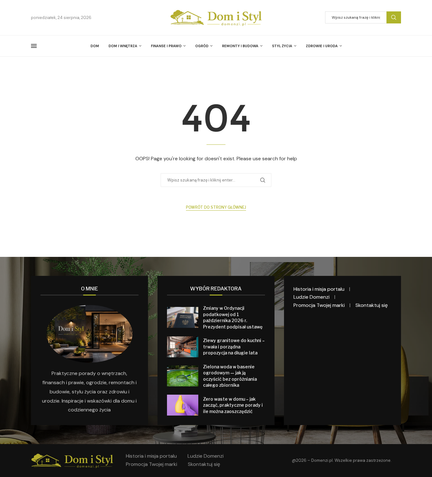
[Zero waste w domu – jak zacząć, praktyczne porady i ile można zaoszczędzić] (182, 405)
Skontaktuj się (371, 305)
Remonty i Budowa (240, 46)
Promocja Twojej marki (319, 305)
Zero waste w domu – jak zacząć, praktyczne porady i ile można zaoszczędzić (233, 405)
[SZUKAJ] (393, 17)
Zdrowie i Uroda (322, 46)
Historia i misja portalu (318, 289)
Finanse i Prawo (166, 46)
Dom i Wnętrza (122, 46)
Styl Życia (282, 46)
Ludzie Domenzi (311, 297)
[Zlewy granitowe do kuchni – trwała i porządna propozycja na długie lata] (182, 346)
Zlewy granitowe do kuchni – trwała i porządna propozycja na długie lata (234, 346)
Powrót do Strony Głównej (216, 207)
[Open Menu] (34, 46)
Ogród (201, 46)
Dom (94, 46)
